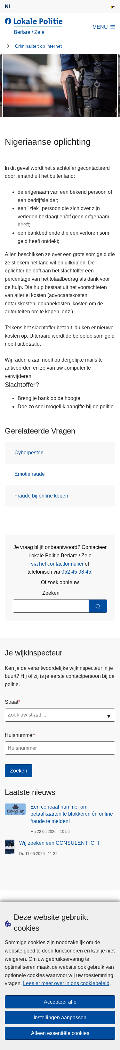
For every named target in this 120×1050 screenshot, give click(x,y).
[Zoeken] (98, 606)
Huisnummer (19, 735)
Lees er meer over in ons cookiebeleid (66, 983)
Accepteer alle (60, 1002)
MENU (100, 27)
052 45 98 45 (76, 572)
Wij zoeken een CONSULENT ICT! (59, 843)
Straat (11, 702)
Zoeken (51, 593)
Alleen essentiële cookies (60, 1033)
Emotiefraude (29, 474)
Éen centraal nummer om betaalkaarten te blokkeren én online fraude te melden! (71, 814)
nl (8, 6)
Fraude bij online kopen (41, 495)
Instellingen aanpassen (60, 1017)
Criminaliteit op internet (38, 46)
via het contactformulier (57, 564)
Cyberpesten (29, 452)
